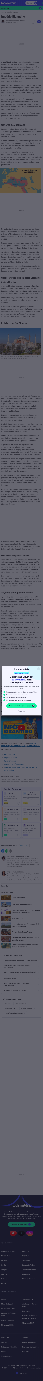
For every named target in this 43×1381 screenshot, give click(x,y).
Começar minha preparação (19, 706)
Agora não (21, 711)
